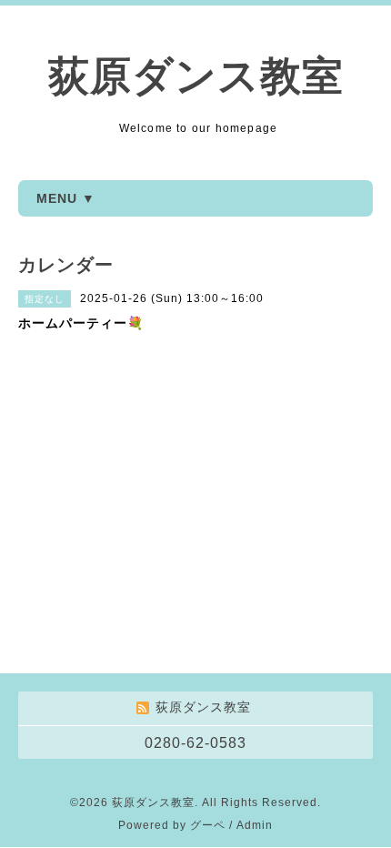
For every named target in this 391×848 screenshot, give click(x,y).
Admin (254, 825)
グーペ (208, 825)
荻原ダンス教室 (196, 76)
